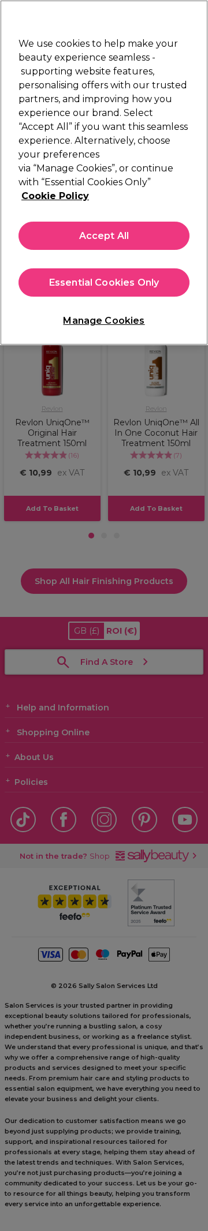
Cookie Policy (55, 195)
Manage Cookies (103, 320)
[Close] (194, 16)
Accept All (104, 235)
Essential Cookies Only (104, 282)
